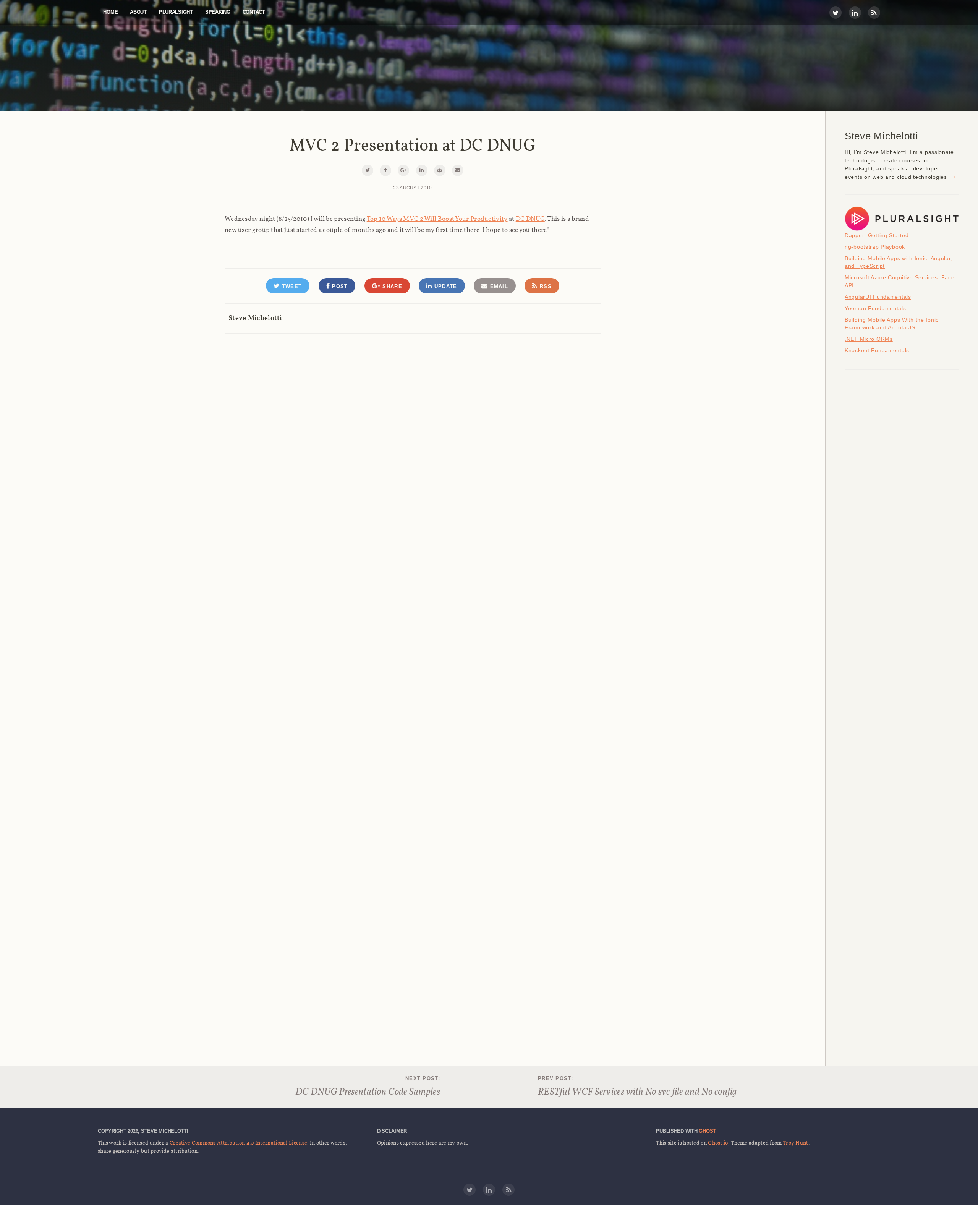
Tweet (291, 286)
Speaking (217, 12)
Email (498, 286)
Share (391, 286)
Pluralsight (176, 12)
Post (339, 286)
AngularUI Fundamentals (878, 297)
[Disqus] (413, 430)
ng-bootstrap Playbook (875, 247)
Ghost (707, 1131)
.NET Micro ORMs (869, 339)
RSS (545, 286)
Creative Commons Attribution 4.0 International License (238, 1143)
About (138, 12)
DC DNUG (530, 218)
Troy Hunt (795, 1143)
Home (110, 12)
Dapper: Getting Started (876, 235)
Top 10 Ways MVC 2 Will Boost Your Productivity (437, 218)
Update (444, 286)
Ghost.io (718, 1143)
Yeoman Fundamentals (875, 308)
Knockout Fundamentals (877, 350)
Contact (254, 12)
